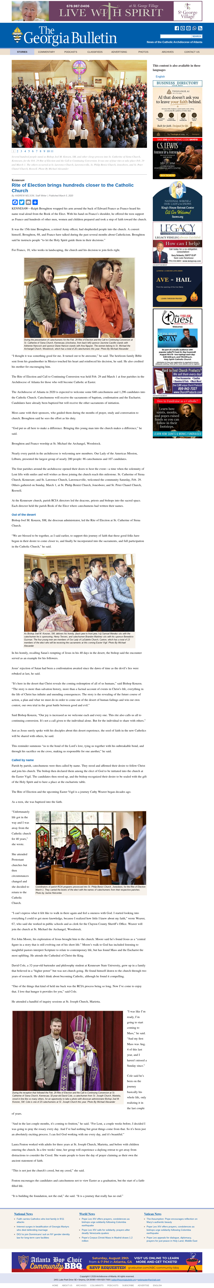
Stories (22, 52)
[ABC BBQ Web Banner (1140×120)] (107, 1271)
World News (87, 1214)
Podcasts (70, 52)
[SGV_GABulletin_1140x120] (107, 20)
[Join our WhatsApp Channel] (194, 28)
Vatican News (152, 1214)
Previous (18, 104)
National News (23, 1214)
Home (55, 1285)
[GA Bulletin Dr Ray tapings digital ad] (177, 365)
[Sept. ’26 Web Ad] (177, 220)
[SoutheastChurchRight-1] (177, 393)
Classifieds (94, 52)
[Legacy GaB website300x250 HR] (177, 262)
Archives (168, 52)
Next (140, 104)
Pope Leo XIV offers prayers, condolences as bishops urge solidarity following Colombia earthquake (106, 1222)
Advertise (143, 1285)
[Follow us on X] (183, 28)
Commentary (46, 52)
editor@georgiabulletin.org (124, 1280)
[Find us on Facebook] (177, 28)
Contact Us (191, 52)
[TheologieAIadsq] (177, 136)
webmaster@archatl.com (149, 1280)
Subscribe (128, 1285)
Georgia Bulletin (64, 36)
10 (48, 151)
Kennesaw (18, 180)
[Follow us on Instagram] (188, 28)
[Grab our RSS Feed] (200, 28)
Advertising (119, 52)
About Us (67, 1285)
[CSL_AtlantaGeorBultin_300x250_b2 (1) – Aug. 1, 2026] (177, 178)
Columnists (96, 1285)
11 (52, 151)
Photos (143, 52)
